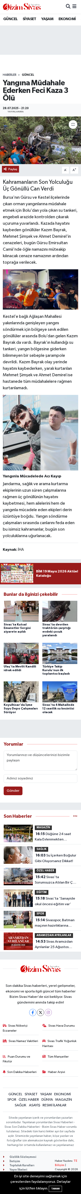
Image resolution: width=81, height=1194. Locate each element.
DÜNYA (47, 1100)
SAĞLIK (41, 849)
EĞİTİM (42, 892)
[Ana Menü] (74, 7)
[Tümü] (75, 816)
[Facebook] (32, 1012)
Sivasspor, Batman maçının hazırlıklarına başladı (55, 923)
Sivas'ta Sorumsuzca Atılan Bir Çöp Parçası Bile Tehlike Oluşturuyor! (56, 880)
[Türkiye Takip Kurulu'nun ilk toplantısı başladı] (59, 653)
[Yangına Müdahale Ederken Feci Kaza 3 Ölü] (40, 140)
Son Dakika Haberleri (22, 1072)
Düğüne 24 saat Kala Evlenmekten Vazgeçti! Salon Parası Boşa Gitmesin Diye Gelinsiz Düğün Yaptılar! (54, 837)
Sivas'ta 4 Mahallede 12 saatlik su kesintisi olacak (58, 708)
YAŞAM (47, 19)
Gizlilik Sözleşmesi (22, 1157)
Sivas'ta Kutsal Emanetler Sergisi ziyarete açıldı (17, 628)
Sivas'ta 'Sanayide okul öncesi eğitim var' (55, 901)
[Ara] (68, 7)
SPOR (40, 913)
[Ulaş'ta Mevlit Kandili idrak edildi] (21, 653)
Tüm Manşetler (58, 1056)
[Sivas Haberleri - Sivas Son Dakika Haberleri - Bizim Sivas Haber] (22, 7)
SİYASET (29, 19)
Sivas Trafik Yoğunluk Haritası (59, 1043)
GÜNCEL (10, 19)
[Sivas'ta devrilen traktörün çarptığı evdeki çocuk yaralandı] (59, 611)
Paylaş (12, 169)
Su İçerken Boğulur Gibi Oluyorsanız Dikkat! (55, 858)
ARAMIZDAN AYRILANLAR (54, 935)
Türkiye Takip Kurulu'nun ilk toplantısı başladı (56, 670)
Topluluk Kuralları (21, 1165)
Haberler (9, 74)
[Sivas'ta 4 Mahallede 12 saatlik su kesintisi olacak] (59, 691)
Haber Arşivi (56, 1072)
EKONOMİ (67, 19)
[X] (40, 1012)
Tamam (55, 1189)
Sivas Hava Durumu (61, 1025)
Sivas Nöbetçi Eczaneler (15, 1028)
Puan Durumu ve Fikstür (16, 1059)
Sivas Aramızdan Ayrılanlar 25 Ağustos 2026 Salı (54, 945)
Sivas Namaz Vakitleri (23, 1041)
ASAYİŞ (34, 1105)
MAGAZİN (43, 827)
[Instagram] (48, 1012)
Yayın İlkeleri (18, 1169)
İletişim (14, 1161)
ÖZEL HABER (45, 870)
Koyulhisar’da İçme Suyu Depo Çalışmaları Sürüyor (21, 708)
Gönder (13, 791)
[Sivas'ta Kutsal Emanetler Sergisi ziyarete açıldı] (21, 611)
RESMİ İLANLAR (54, 1105)
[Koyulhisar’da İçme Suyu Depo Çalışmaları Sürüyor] (21, 691)
